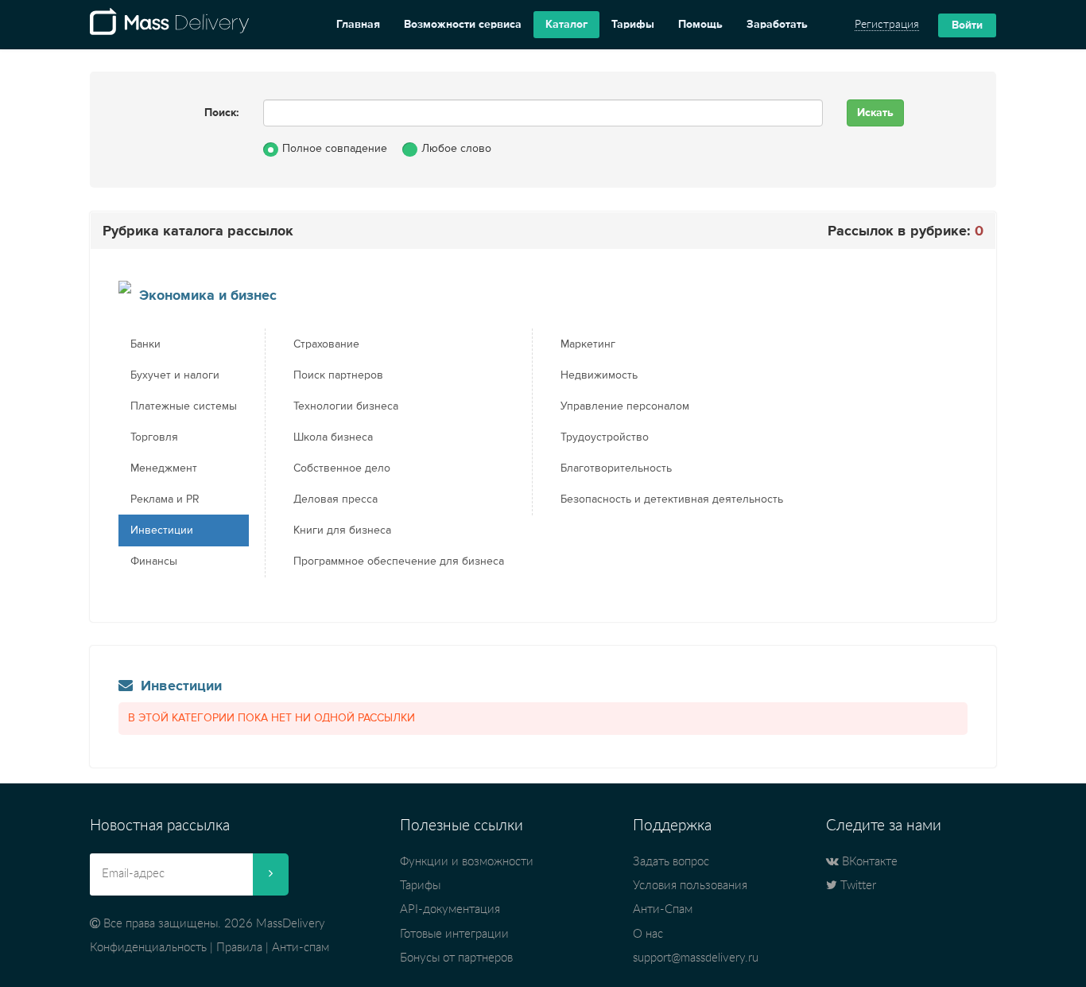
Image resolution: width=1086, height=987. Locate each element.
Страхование (326, 344)
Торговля (154, 437)
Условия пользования (690, 886)
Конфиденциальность (148, 948)
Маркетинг (587, 344)
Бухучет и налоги (174, 375)
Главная (358, 24)
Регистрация (887, 24)
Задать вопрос (671, 862)
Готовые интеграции (454, 934)
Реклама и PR (165, 499)
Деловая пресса (335, 499)
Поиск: (221, 113)
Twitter (856, 886)
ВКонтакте (868, 862)
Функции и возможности (466, 862)
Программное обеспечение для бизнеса (398, 561)
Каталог (566, 24)
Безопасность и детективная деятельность (671, 499)
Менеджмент (163, 468)
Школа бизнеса (333, 437)
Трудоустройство (604, 437)
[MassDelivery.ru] (169, 25)
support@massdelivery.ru (695, 958)
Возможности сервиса (463, 24)
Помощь (700, 24)
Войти (967, 25)
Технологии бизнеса (345, 406)
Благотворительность (616, 468)
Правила (239, 948)
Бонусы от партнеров (456, 958)
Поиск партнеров (338, 375)
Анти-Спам (662, 909)
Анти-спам (300, 948)
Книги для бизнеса (342, 530)
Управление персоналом (624, 406)
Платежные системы (183, 406)
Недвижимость (599, 375)
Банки (145, 344)
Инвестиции (161, 530)
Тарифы (632, 24)
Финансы (153, 561)
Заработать (777, 24)
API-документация (450, 909)
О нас (648, 934)
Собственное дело (341, 468)
